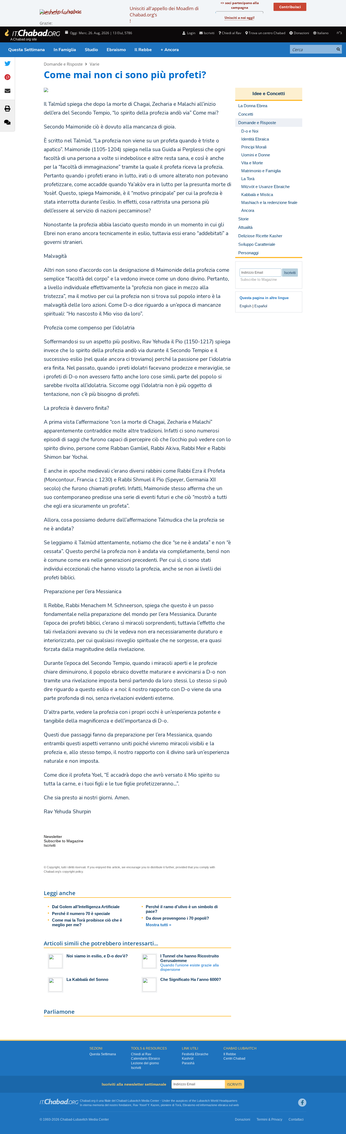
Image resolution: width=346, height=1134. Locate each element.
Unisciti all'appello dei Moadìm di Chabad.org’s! (164, 14)
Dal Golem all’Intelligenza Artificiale (86, 906)
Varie (94, 64)
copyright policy (72, 871)
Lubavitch (134, 1100)
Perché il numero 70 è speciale (81, 913)
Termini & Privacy (269, 1119)
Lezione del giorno (145, 1063)
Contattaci (296, 1119)
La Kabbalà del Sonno (87, 979)
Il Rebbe (143, 50)
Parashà (188, 1063)
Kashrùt (187, 1058)
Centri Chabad (234, 1058)
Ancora (247, 210)
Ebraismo (116, 50)
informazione (208, 1105)
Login (190, 33)
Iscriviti (136, 1068)
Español (260, 306)
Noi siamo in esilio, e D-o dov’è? (97, 956)
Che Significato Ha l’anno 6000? (190, 979)
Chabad (121, 1100)
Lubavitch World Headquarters (217, 1100)
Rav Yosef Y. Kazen (146, 1105)
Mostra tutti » (158, 924)
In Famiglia (65, 50)
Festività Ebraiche (195, 1054)
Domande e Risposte (63, 64)
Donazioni (301, 33)
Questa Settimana (26, 50)
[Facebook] (302, 1102)
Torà (178, 1105)
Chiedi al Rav (231, 33)
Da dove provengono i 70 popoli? (177, 918)
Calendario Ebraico (145, 1058)
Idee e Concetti (268, 93)
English (245, 306)
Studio (91, 50)
